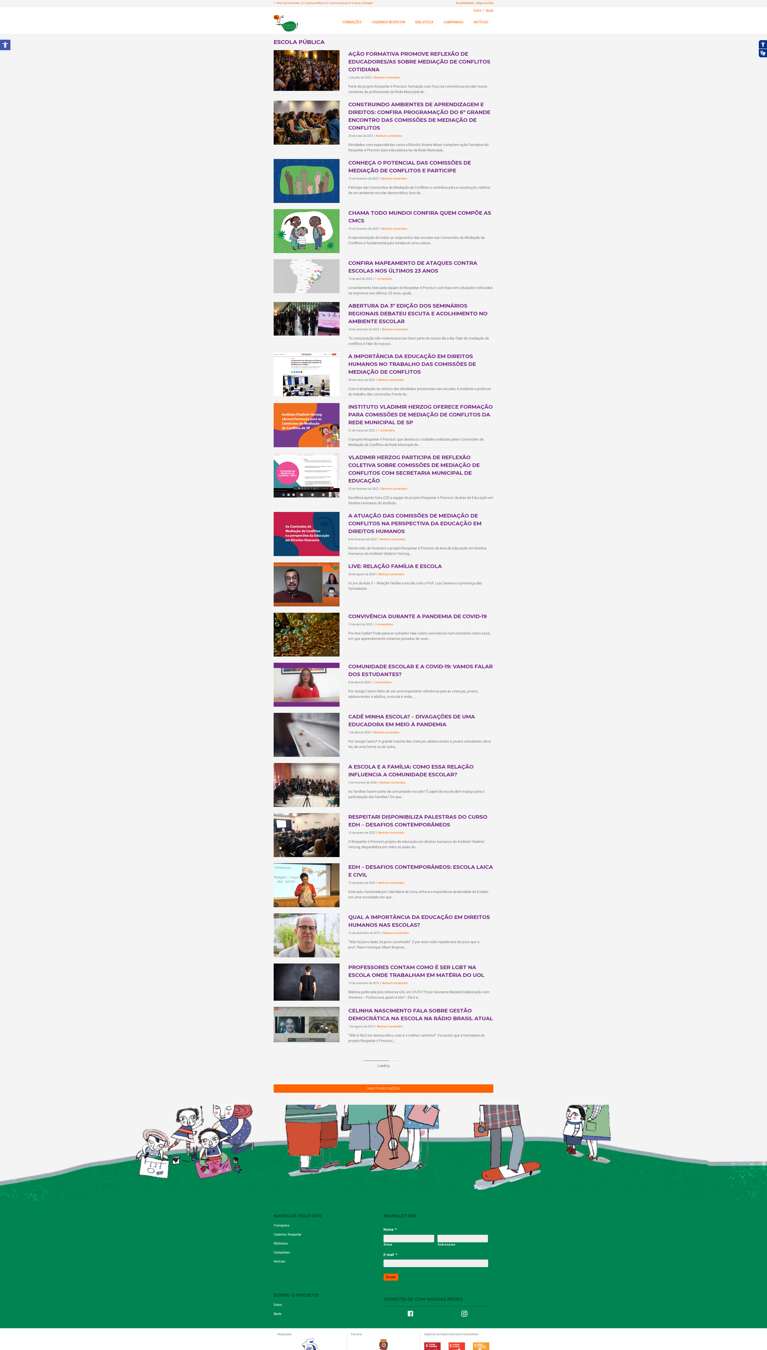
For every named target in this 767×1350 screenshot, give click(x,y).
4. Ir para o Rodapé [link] (361, 3)
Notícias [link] (481, 22)
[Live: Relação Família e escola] (307, 584)
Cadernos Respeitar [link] (388, 22)
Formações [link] (352, 22)
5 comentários (384, 624)
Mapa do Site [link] (485, 3)
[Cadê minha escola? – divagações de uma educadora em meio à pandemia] (307, 734)
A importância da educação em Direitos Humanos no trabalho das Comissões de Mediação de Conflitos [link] (412, 364)
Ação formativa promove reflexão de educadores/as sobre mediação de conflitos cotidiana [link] (419, 62)
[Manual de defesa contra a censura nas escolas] (307, 1204)
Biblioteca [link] (424, 22)
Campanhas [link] (453, 22)
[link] (5, 45)
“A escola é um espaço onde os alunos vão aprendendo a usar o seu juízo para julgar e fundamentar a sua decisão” (419, 1334)
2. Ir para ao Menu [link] (313, 3)
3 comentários (383, 682)
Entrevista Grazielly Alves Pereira (403, 1096)
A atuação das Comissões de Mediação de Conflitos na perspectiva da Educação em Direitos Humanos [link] (415, 523)
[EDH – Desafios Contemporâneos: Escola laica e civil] (307, 885)
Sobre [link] (477, 10)
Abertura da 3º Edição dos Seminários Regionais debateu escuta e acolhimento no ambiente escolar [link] (418, 314)
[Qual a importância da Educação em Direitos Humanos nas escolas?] (307, 935)
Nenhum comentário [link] (387, 77)
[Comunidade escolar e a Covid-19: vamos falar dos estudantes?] (307, 684)
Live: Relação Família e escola (395, 566)
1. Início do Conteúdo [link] (287, 3)
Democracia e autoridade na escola (405, 1281)
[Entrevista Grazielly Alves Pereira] (307, 1112)
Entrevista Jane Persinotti (390, 1141)
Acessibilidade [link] (465, 3)
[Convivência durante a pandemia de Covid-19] (307, 634)
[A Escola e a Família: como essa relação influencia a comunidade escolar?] (307, 785)
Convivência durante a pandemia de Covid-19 (417, 616)
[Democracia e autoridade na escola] (307, 1297)
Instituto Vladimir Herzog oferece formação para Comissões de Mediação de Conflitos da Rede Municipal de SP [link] (420, 415)
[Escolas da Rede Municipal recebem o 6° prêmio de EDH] (307, 1252)
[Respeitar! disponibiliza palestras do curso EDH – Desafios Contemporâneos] (307, 835)
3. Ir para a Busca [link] (337, 3)
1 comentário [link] (383, 278)
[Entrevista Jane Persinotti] (307, 1156)
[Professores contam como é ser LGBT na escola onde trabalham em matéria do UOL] (307, 982)
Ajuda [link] (489, 10)
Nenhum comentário (391, 574)
